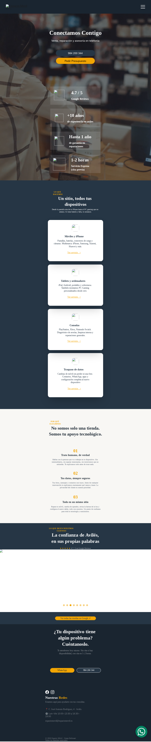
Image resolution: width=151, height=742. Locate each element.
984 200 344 (75, 53)
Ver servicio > (74, 252)
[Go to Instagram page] (52, 692)
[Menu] (143, 6)
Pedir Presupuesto (75, 60)
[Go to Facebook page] (47, 692)
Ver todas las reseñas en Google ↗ (75, 618)
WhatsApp (62, 670)
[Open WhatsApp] (141, 732)
